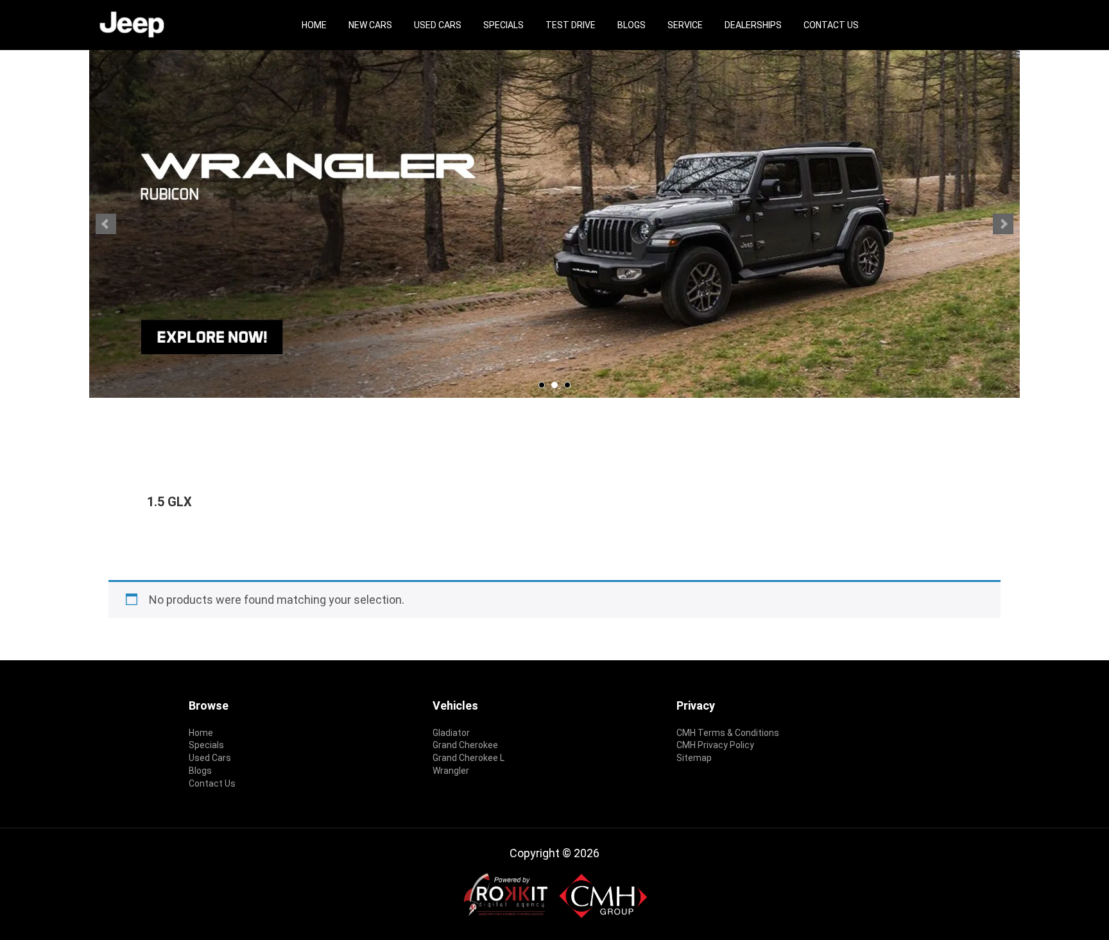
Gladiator (451, 733)
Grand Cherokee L (468, 758)
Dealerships (753, 25)
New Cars (370, 25)
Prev (106, 224)
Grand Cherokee (465, 745)
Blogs (631, 25)
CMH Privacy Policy (715, 745)
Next (1003, 224)
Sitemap (694, 758)
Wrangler (451, 770)
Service (685, 25)
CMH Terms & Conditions (727, 733)
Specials (503, 25)
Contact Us (831, 25)
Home (314, 25)
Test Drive (571, 25)
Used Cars (437, 25)
